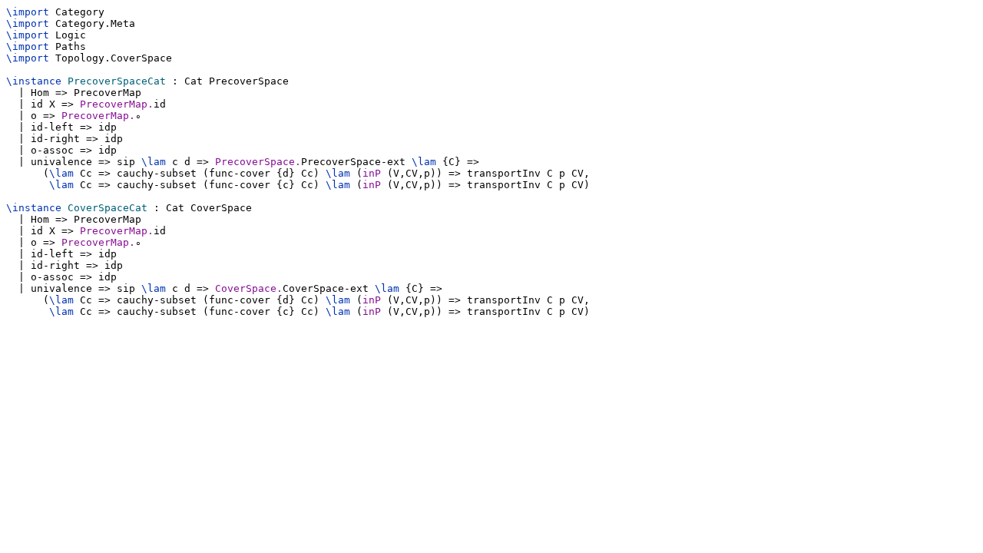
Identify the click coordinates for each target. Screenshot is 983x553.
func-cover (239, 173)
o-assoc (52, 150)
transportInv (504, 173)
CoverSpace (141, 58)
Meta (123, 23)
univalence (61, 161)
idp (107, 127)
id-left (52, 127)
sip (126, 161)
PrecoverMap (107, 92)
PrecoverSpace (249, 81)
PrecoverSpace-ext (353, 161)
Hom (40, 92)
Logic (70, 35)
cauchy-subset (157, 173)
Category (79, 12)
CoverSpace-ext (326, 288)
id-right (55, 138)
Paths (70, 46)
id (37, 104)
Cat (193, 81)
